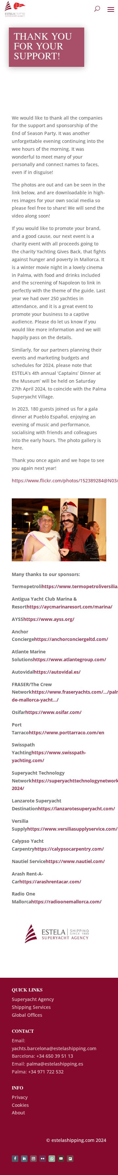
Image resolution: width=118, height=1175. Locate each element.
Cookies (20, 1105)
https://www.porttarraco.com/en (66, 732)
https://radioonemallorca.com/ (66, 901)
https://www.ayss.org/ (48, 619)
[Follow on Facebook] (15, 1158)
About (18, 1112)
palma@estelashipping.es (55, 1064)
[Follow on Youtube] (61, 1158)
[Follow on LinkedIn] (24, 1158)
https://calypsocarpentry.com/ (69, 849)
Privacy (20, 1097)
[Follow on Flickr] (42, 1158)
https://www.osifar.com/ (53, 712)
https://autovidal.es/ (57, 672)
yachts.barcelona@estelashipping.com (54, 1048)
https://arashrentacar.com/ (50, 881)
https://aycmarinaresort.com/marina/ (69, 607)
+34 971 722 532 (46, 1072)
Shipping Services (31, 1007)
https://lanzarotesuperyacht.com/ (76, 808)
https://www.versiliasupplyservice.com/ (72, 829)
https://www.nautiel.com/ (75, 861)
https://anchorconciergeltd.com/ (71, 639)
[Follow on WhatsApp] (52, 1158)
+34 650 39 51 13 (54, 1056)
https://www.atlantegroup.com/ (69, 659)
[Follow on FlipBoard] (70, 1158)
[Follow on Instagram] (33, 1158)
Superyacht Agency (33, 999)
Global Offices (27, 1015)
